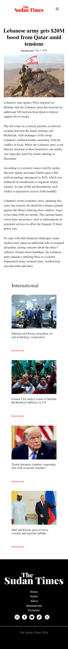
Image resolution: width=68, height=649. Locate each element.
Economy (34, 610)
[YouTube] (31, 617)
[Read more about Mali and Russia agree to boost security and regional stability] (34, 507)
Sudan (34, 596)
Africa (34, 601)
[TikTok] (39, 617)
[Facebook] (24, 617)
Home (34, 592)
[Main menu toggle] (57, 9)
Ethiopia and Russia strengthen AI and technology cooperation (32, 335)
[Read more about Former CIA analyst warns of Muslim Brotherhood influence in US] (34, 376)
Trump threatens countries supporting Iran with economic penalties (34, 466)
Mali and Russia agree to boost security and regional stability (30, 531)
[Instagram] (17, 617)
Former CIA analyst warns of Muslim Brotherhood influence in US (34, 400)
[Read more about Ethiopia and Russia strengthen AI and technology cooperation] (34, 311)
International (27, 50)
